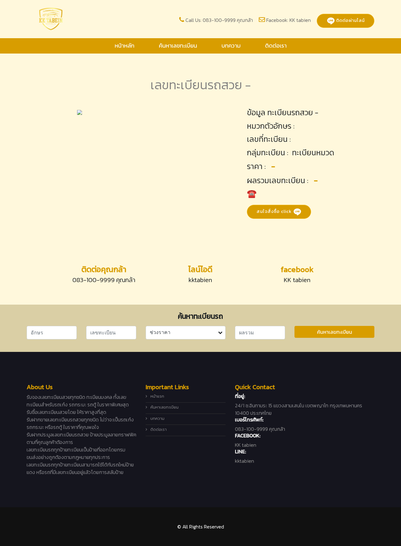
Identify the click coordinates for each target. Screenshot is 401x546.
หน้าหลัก (124, 45)
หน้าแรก (157, 396)
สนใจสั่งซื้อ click (275, 211)
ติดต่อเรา (276, 45)
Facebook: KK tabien (288, 20)
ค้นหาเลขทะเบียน (178, 45)
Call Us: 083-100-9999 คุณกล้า (219, 20)
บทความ (231, 45)
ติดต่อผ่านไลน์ (350, 20)
